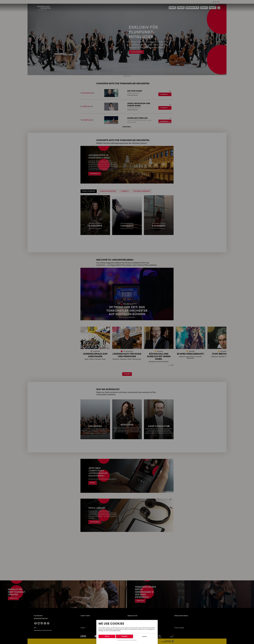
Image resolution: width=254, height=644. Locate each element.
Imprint (127, 640)
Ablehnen (124, 636)
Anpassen (144, 636)
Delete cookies (121, 640)
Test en (107, 636)
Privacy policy (133, 640)
